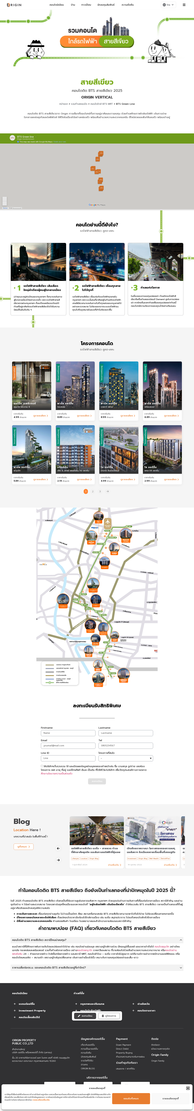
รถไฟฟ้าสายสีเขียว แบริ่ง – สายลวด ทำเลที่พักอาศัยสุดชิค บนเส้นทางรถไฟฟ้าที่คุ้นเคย (95, 850)
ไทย (168, 5)
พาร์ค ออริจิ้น (65, 403)
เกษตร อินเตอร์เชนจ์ (110, 470)
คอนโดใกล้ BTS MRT (101, 104)
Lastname (104, 728)
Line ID (45, 753)
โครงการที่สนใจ (106, 753)
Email (44, 740)
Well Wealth (154, 858)
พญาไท (17, 470)
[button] (187, 1088)
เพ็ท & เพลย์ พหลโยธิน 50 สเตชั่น (73, 470)
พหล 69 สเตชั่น (151, 470)
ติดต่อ (155, 1039)
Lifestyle (75, 858)
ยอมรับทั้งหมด (131, 1098)
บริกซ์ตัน (62, 467)
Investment (132, 858)
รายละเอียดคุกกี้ (170, 1098)
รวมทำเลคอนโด (79, 104)
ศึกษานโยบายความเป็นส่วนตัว (56, 773)
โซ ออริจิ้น (107, 467)
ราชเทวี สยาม (107, 407)
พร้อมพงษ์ (149, 407)
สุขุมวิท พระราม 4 (22, 407)
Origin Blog (94, 858)
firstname (47, 728)
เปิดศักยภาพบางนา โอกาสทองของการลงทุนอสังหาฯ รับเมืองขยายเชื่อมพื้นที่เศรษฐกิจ (151, 850)
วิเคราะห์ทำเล (165, 858)
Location (84, 858)
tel (100, 740)
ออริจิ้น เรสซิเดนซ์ (25, 403)
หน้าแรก (63, 104)
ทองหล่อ (61, 407)
